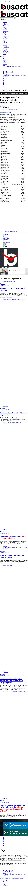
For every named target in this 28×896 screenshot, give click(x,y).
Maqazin (5, 29)
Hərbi (4, 40)
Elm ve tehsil (6, 52)
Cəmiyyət (5, 28)
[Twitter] (3, 80)
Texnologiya (6, 36)
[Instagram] (3, 81)
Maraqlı (4, 41)
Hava (6, 1)
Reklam (4, 61)
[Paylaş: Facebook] (5, 234)
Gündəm (5, 22)
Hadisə (4, 25)
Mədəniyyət (5, 31)
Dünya (4, 27)
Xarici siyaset (6, 47)
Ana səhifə (5, 880)
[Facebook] (3, 79)
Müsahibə (5, 34)
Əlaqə (4, 60)
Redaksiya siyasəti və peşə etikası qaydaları (12, 66)
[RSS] (3, 86)
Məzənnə (5, 64)
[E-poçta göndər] (4, 243)
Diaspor (4, 38)
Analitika (5, 32)
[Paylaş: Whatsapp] (5, 237)
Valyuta (2, 1)
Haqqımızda (5, 58)
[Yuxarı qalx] (0, 895)
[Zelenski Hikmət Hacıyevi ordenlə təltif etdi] (9, 281)
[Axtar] (15, 18)
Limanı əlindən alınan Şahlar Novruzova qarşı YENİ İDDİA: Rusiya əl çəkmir (11, 681)
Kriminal (5, 42)
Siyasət (4, 23)
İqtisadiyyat (5, 24)
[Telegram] (3, 82)
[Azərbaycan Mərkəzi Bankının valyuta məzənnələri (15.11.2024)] (10, 109)
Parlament (5, 50)
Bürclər (15, 1)
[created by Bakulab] (15, 893)
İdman (4, 33)
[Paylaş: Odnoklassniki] (6, 242)
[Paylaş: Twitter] (5, 235)
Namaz (10, 1)
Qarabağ (5, 48)
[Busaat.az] (14, 9)
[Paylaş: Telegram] (5, 239)
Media (4, 43)
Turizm (4, 54)
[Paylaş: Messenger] (6, 238)
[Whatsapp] (3, 84)
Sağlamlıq (5, 37)
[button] (5, 245)
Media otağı (5, 62)
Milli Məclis (5, 51)
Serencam (5, 45)
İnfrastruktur (5, 46)
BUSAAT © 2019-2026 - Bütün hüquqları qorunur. (11, 878)
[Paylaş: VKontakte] (5, 241)
